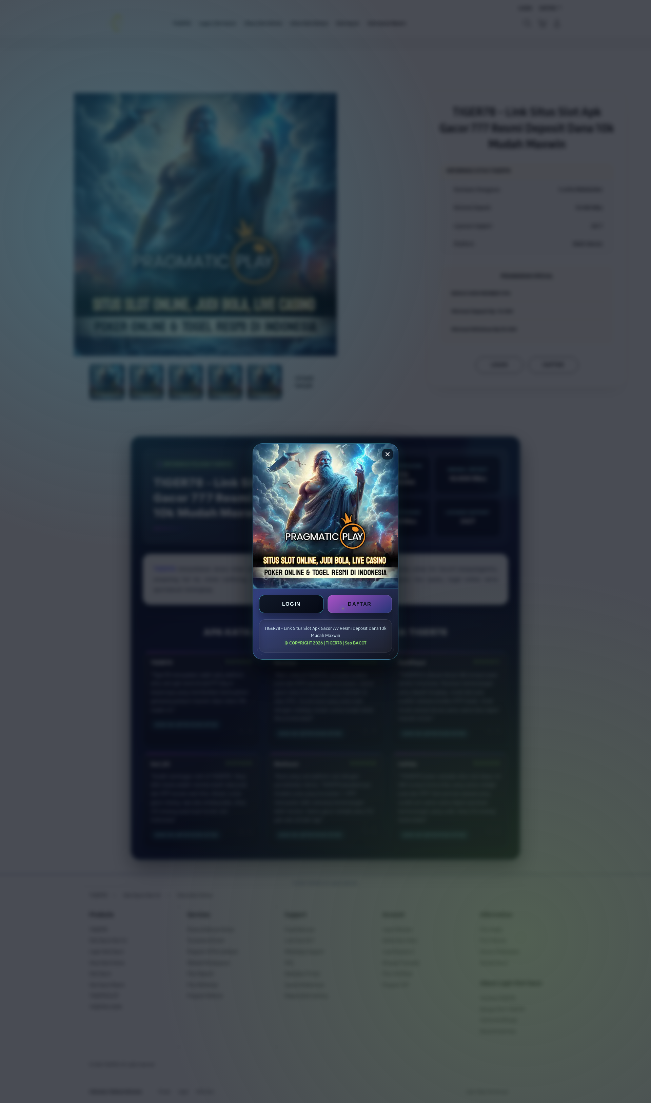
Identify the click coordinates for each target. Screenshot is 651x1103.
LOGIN (291, 604)
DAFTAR (359, 604)
